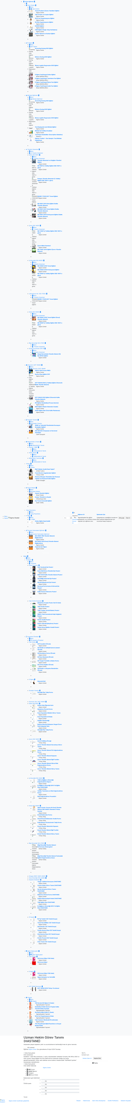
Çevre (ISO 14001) (34, 225)
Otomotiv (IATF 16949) (39, 368)
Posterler (33, 563)
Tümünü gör (45, 39)
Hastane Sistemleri (34, 880)
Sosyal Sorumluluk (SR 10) (36, 348)
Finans (33, 467)
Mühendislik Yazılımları (35, 458)
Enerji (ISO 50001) (34, 312)
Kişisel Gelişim (35, 491)
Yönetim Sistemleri (37, 153)
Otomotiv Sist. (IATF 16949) (37, 701)
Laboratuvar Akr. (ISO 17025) (37, 293)
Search (6, 518)
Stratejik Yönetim (37, 423)
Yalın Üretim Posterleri (35, 601)
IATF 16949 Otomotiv (35, 986)
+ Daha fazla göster (29, 1053)
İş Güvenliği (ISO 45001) (36, 260)
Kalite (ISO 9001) (34, 155)
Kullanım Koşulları (126, 1100)
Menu (5, 516)
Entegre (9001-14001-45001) (37, 876)
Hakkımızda (86, 1100)
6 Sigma (34, 46)
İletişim (79, 1100)
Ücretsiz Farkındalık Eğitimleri (40, 534)
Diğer (33, 519)
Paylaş (96, 1063)
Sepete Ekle (97, 1058)
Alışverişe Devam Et (75, 521)
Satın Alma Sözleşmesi (98, 1100)
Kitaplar (34, 1001)
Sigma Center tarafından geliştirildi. (19, 1101)
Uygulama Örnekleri (37, 640)
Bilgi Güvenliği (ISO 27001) (37, 343)
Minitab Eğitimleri (37, 99)
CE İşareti (32, 917)
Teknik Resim (33, 452)
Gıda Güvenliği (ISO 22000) (37, 878)
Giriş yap (121, 518)
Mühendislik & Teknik (38, 445)
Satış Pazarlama (35, 514)
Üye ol (128, 518)
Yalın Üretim (35, 9)
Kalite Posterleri (33, 565)
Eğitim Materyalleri (37, 954)
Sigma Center (33, 1049)
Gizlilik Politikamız (113, 1100)
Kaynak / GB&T (33, 447)
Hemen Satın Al (87, 1058)
